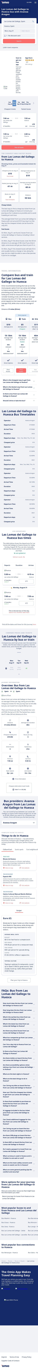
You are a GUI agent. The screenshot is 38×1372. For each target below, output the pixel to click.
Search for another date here (19, 612)
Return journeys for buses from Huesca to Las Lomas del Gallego (18, 1197)
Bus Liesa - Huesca (7, 1227)
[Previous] (5, 661)
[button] (11, 31)
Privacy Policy (26, 1357)
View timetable (10, 200)
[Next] (33, 103)
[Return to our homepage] (5, 2)
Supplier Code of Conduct (10, 1361)
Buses (10, 1261)
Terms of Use (14, 1357)
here (34, 624)
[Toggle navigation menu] (35, 2)
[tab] (10, 109)
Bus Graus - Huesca (8, 1222)
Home (3, 1261)
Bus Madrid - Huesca (8, 1218)
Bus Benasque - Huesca (9, 1253)
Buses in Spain (20, 1261)
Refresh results (17, 557)
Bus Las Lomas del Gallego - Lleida (13, 1231)
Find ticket (10, 176)
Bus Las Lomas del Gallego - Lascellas (14, 1235)
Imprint (4, 1357)
